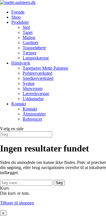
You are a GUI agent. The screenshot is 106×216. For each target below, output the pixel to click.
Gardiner (30, 42)
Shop (16, 17)
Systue (28, 83)
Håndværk (20, 63)
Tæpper (29, 52)
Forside (18, 12)
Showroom (32, 88)
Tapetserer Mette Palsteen (45, 68)
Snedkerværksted (38, 78)
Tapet (28, 32)
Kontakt (18, 103)
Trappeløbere (34, 47)
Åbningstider (34, 114)
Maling (29, 37)
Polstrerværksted (37, 73)
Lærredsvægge (36, 93)
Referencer (32, 119)
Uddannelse (33, 98)
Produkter (20, 22)
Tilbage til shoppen (17, 202)
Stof (26, 27)
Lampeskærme (36, 57)
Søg (59, 183)
